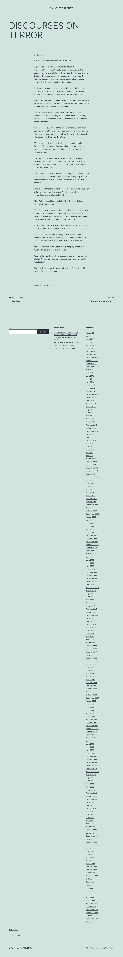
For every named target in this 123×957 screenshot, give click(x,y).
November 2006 (92, 618)
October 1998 (91, 916)
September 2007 (92, 588)
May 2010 (89, 489)
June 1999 (90, 891)
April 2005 (90, 676)
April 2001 (90, 824)
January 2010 (91, 502)
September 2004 (92, 698)
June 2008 (90, 560)
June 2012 (90, 413)
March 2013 (90, 385)
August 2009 (91, 517)
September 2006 (92, 624)
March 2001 (90, 827)
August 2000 (91, 848)
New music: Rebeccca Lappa (65, 348)
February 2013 (91, 388)
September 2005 (92, 661)
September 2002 (92, 772)
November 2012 (92, 397)
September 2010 (92, 477)
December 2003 (92, 726)
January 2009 (91, 538)
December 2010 (92, 468)
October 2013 (91, 364)
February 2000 (91, 867)
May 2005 (90, 673)
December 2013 (92, 357)
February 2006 (91, 646)
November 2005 (92, 655)
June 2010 (90, 486)
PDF (86, 948)
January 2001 (91, 833)
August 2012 (91, 406)
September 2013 (92, 367)
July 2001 (89, 814)
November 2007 (92, 581)
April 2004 (90, 713)
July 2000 (90, 851)
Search (11, 328)
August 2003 (91, 738)
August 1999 (91, 885)
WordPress (109, 948)
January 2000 (91, 870)
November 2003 (92, 729)
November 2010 (92, 471)
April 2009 (90, 529)
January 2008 (91, 575)
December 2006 (92, 615)
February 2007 (91, 609)
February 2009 (91, 535)
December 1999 (92, 873)
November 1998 (92, 913)
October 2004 (91, 695)
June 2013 (90, 376)
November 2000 (92, 839)
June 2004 (90, 707)
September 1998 (92, 919)
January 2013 (91, 391)
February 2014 (91, 351)
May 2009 (90, 526)
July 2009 (90, 520)
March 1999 (90, 900)
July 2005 (90, 667)
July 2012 (89, 410)
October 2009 (91, 511)
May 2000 (90, 857)
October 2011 (91, 437)
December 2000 (92, 836)
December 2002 (92, 762)
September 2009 (92, 514)
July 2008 (90, 557)
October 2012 (91, 400)
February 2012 (91, 425)
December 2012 (92, 394)
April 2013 (90, 382)
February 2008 (91, 572)
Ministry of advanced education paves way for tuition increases (66, 334)
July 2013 (89, 373)
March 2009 (90, 532)
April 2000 (90, 860)
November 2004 (92, 692)
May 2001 (89, 821)
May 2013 (89, 379)
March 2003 (90, 753)
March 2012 (90, 422)
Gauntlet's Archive (61, 8)
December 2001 (92, 799)
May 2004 (90, 710)
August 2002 (91, 775)
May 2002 (90, 784)
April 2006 (90, 640)
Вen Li (39, 55)
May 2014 (90, 342)
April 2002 (90, 787)
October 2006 (91, 621)
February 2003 (91, 756)
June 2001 (90, 818)
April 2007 (90, 603)
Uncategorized (14, 935)
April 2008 (90, 566)
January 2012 (91, 428)
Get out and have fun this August (66, 342)
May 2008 (90, 563)
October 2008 (91, 548)
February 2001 (91, 830)
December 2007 (92, 578)
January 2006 (91, 649)
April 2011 (89, 456)
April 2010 (90, 492)
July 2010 (89, 483)
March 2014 (90, 348)
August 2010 (91, 480)
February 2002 (91, 793)
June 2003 (90, 744)
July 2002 (90, 778)
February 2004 (91, 719)
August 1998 (91, 922)
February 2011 (91, 462)
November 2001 (92, 802)
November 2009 (92, 508)
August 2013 (91, 370)
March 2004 (90, 716)
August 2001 (91, 811)
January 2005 (91, 686)
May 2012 (89, 416)
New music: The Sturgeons (64, 345)
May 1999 (89, 894)
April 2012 (90, 419)
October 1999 (91, 879)
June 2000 (90, 854)
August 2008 (91, 554)
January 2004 (91, 722)
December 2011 (92, 431)
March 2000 (90, 864)
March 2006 (90, 643)
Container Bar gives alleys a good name (66, 338)
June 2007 (90, 597)
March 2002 (90, 790)
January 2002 (91, 796)
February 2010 (91, 499)
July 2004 (90, 704)
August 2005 (91, 664)
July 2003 (90, 741)
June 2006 (90, 633)
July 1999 (89, 888)
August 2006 (91, 627)
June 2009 (90, 523)
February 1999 (91, 903)
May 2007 (90, 600)
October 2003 (91, 732)
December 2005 (92, 652)
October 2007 (91, 584)
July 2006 (90, 630)
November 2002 (92, 765)
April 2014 (90, 345)
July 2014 (89, 336)
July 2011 (89, 446)
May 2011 (89, 453)
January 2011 (91, 465)
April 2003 (90, 750)
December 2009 (92, 505)
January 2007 (91, 612)
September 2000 (92, 845)
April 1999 (90, 897)
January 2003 (91, 759)
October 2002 (91, 768)
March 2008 (90, 569)
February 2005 (91, 683)
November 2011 (92, 434)
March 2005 (90, 679)
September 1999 (92, 882)
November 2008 (92, 545)
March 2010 (90, 495)
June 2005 (90, 670)
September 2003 (92, 735)
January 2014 (91, 354)
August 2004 (91, 701)
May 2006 (90, 637)
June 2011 (90, 449)
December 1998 (92, 910)
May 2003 (90, 747)
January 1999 (91, 906)
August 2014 (91, 333)
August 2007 (91, 591)
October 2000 (91, 842)
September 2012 (92, 403)
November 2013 (92, 361)
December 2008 (92, 542)
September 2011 (92, 440)
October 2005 (91, 658)
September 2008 (92, 551)
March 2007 (90, 606)
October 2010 (91, 474)
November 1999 (92, 876)
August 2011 (90, 443)
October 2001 (91, 805)
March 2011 (90, 459)
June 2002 (90, 781)
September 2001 (92, 808)
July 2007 (89, 594)
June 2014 (90, 339)
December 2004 (92, 689)
